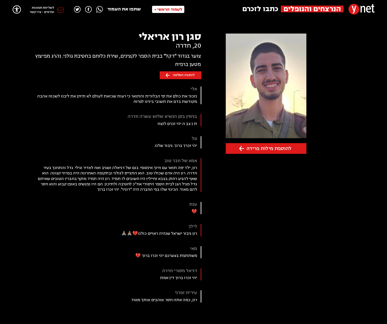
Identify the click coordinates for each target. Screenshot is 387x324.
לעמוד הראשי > (168, 9)
